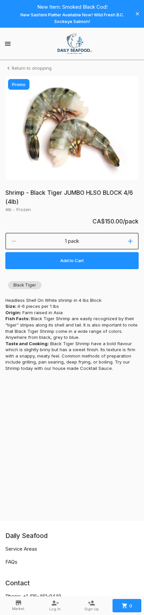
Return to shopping (32, 68)
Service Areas (21, 549)
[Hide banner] (137, 14)
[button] (25, 285)
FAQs (11, 562)
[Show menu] (7, 43)
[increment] (130, 241)
